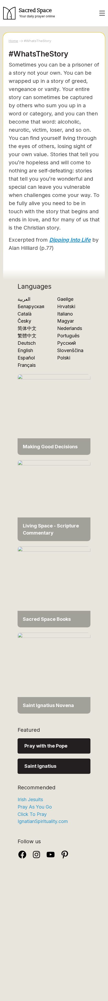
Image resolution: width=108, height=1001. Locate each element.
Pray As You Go (35, 807)
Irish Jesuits (30, 799)
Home (13, 41)
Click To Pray (32, 814)
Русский (66, 343)
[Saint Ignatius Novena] (54, 672)
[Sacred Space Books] (54, 586)
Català (24, 314)
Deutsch (27, 343)
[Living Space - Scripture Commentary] (54, 500)
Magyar (65, 321)
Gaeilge (65, 299)
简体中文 (27, 328)
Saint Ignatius (40, 766)
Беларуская (31, 306)
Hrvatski (66, 306)
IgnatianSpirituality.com (43, 821)
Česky (24, 321)
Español (26, 357)
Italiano (65, 314)
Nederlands (69, 328)
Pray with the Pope (45, 746)
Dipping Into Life (70, 240)
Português (68, 335)
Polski (63, 357)
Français (27, 365)
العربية (24, 299)
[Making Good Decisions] (54, 414)
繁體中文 (27, 335)
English (25, 350)
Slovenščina (70, 350)
